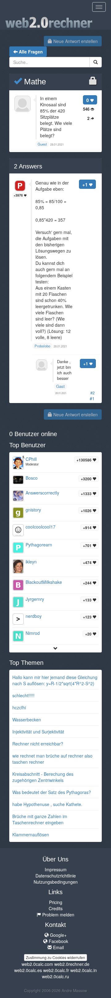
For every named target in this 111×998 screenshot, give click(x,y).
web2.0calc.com (37, 964)
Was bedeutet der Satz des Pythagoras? (51, 792)
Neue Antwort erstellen (75, 41)
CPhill (31, 459)
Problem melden (57, 914)
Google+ (58, 935)
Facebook (57, 941)
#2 (92, 393)
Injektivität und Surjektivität (38, 731)
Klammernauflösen (30, 834)
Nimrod (33, 633)
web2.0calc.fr (56, 970)
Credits (56, 908)
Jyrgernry (35, 599)
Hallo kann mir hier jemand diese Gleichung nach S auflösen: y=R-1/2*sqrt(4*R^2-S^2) (54, 680)
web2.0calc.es (28, 970)
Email (58, 947)
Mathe (34, 81)
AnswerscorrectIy (42, 493)
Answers (28, 166)
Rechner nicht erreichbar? (37, 744)
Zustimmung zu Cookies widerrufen (55, 957)
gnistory (33, 510)
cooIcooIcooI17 (41, 527)
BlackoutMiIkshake (44, 582)
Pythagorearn (39, 544)
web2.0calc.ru (55, 976)
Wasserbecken (26, 719)
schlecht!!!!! (23, 695)
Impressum (56, 869)
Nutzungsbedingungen (56, 882)
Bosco (32, 478)
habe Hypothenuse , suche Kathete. (47, 804)
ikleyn (31, 561)
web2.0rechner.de (71, 964)
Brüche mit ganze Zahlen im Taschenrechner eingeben (39, 819)
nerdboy (34, 616)
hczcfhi (19, 707)
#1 (92, 398)
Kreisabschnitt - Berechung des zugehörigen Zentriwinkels (42, 777)
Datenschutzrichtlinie (55, 876)
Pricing (55, 902)
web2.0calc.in (83, 970)
